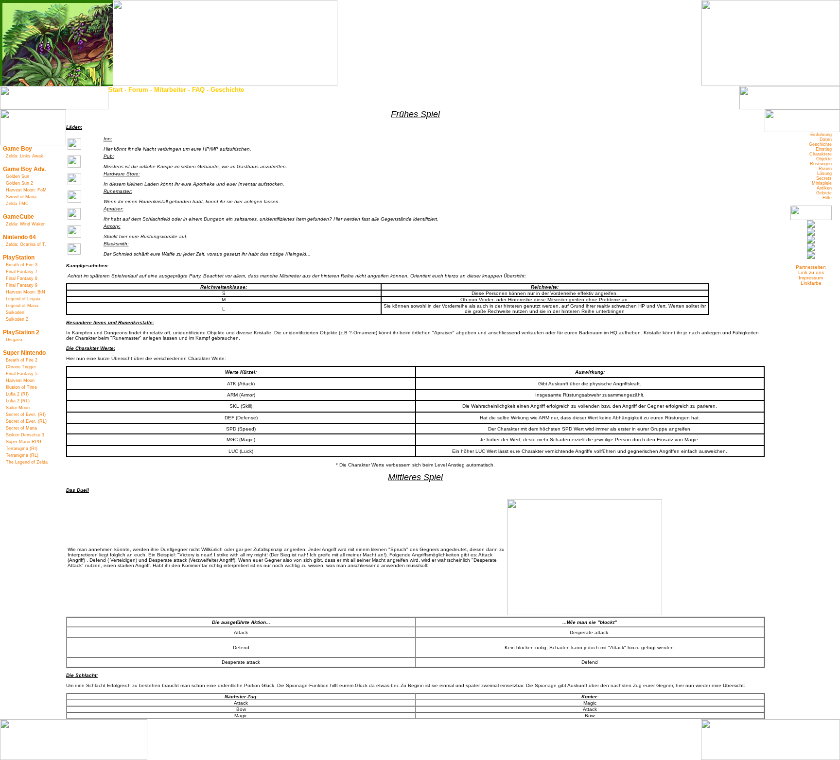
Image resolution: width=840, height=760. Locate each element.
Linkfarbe (811, 283)
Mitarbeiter (170, 89)
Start (115, 89)
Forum (138, 89)
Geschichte (227, 89)
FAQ (198, 89)
